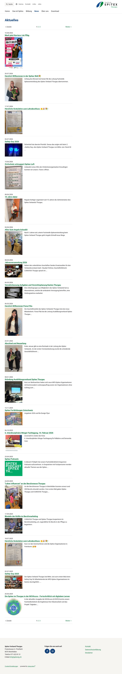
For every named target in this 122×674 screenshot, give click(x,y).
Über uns (44, 11)
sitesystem (31, 666)
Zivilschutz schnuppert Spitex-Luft (19, 164)
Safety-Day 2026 (12, 141)
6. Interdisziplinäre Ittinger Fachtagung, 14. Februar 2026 (29, 433)
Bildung (29, 11)
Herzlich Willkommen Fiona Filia (18, 306)
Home (7, 11)
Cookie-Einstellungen (11, 666)
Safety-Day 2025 (12, 574)
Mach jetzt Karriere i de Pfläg (17, 35)
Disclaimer (89, 653)
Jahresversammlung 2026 (16, 262)
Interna (21, 4)
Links (34, 4)
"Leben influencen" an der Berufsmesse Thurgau (25, 483)
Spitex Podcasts (12, 459)
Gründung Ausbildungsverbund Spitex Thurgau (25, 379)
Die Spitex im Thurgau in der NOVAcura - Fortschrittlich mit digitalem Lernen (37, 596)
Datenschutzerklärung (93, 650)
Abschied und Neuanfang (15, 343)
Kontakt (28, 4)
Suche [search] (10, 4)
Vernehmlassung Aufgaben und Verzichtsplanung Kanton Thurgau (33, 285)
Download (55, 11)
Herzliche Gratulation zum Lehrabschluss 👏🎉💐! (26, 109)
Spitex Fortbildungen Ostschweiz (19, 410)
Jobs (39, 4)
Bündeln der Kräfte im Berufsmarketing (21, 516)
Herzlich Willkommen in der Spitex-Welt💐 (23, 76)
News (36, 11)
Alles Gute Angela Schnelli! (16, 230)
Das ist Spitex (17, 11)
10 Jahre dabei (11, 197)
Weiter (67, 27)
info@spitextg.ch (16, 657)
